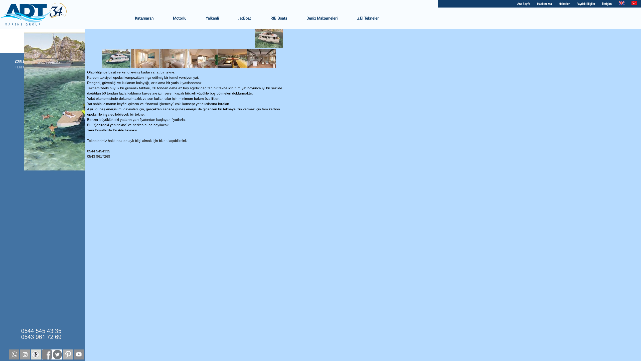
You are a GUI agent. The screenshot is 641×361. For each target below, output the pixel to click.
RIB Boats (278, 18)
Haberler (564, 3)
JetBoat (244, 18)
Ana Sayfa (523, 3)
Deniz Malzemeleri (322, 18)
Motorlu (180, 18)
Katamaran (144, 18)
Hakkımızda (544, 3)
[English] (621, 3)
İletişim (607, 3)
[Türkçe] (634, 3)
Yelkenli (212, 18)
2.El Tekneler (368, 18)
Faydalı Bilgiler (586, 3)
